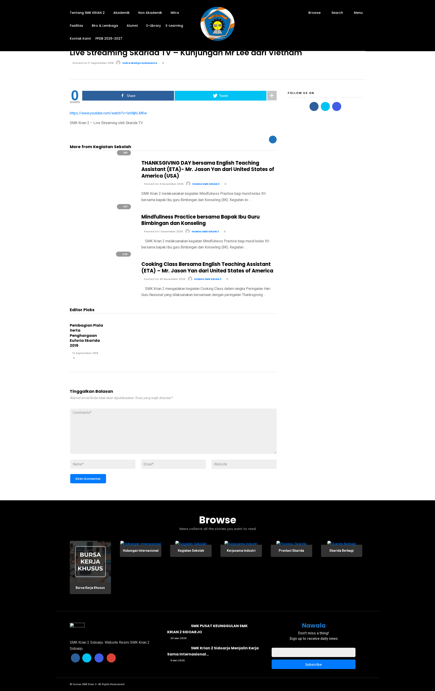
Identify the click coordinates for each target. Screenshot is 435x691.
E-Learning (174, 25)
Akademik (121, 12)
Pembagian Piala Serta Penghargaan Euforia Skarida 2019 (86, 335)
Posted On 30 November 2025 (164, 279)
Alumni (132, 25)
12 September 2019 (85, 353)
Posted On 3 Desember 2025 (163, 184)
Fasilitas (76, 25)
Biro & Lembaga (105, 25)
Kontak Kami (80, 38)
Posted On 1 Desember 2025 (163, 231)
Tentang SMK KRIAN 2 (87, 12)
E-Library (153, 25)
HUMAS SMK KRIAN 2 (206, 184)
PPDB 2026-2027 (108, 38)
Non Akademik (150, 12)
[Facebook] (314, 106)
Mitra (175, 12)
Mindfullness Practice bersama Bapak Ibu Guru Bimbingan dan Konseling (200, 220)
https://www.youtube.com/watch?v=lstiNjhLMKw (108, 113)
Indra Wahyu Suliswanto (139, 63)
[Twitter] (325, 106)
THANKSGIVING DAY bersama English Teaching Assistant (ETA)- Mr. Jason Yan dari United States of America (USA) (207, 169)
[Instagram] (336, 106)
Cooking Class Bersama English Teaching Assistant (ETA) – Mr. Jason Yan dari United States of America (207, 267)
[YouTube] (111, 657)
